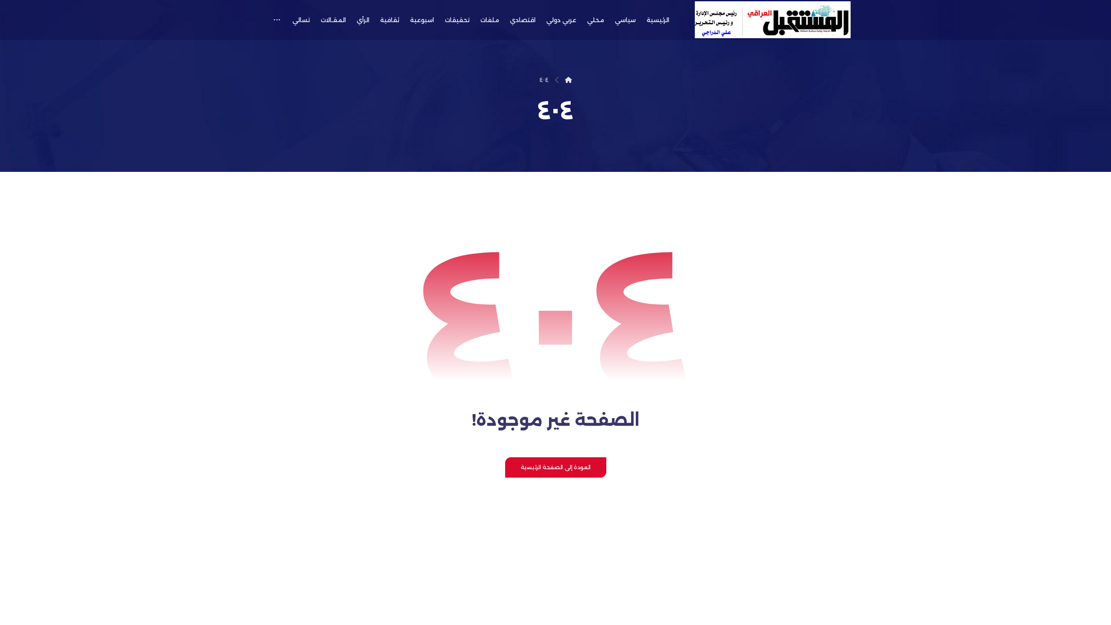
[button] (276, 20)
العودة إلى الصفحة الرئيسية (555, 467)
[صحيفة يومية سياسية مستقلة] (773, 19)
